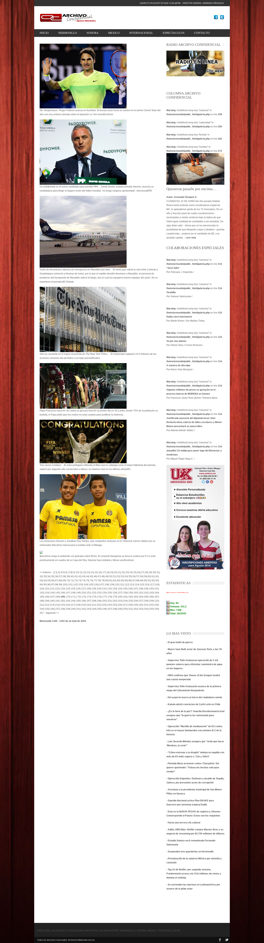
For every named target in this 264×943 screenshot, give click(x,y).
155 (109, 592)
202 (115, 600)
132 (109, 588)
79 (102, 580)
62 (157, 576)
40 (72, 576)
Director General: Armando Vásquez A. (182, 3)
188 (42, 600)
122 (57, 588)
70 (68, 580)
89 (141, 580)
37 (60, 576)
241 (78, 609)
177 (104, 596)
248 (115, 609)
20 (115, 572)
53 (122, 576)
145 (57, 592)
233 (156, 604)
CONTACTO (202, 32)
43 (83, 576)
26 (138, 572)
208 (146, 600)
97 (52, 584)
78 (99, 580)
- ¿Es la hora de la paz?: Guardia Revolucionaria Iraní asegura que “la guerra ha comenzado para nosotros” (195, 715)
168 (57, 596)
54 (126, 576)
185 (146, 596)
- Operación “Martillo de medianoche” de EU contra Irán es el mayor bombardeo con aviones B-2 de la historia (194, 730)
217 (73, 604)
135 (125, 588)
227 (125, 604)
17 (103, 572)
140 (151, 588)
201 (109, 600)
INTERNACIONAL (141, 32)
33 (44, 576)
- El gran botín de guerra (179, 642)
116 (147, 584)
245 (99, 609)
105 (91, 584)
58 (141, 576)
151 (89, 592)
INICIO (44, 32)
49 (106, 576)
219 (83, 604)
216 (68, 604)
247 (109, 609)
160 (136, 592)
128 (88, 588)
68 (60, 580)
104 (86, 584)
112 (127, 584)
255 (151, 609)
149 (78, 592)
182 (130, 596)
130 (99, 588)
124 (68, 588)
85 (126, 580)
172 (78, 596)
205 (130, 600)
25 (134, 572)
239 (68, 609)
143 (47, 592)
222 (99, 604)
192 (62, 600)
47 (99, 576)
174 (89, 596)
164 (156, 592)
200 (104, 600)
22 (123, 572)
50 (110, 576)
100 (65, 584)
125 (73, 588)
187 (156, 596)
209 (151, 600)
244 (94, 609)
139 (146, 588)
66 (52, 580)
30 (154, 572)
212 (47, 604)
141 (156, 588)
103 (80, 584)
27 (142, 572)
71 (72, 580)
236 (52, 609)
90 (145, 580)
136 (130, 588)
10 (77, 572)
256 (156, 609)
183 (136, 596)
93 (157, 580)
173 (83, 596)
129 (94, 588)
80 (106, 580)
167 (52, 596)
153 (99, 592)
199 (99, 600)
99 (60, 584)
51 (114, 576)
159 (130, 592)
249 (120, 609)
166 (47, 596)
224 (109, 604)
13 (88, 572)
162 (146, 592)
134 (120, 588)
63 (41, 580)
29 (150, 572)
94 (41, 584)
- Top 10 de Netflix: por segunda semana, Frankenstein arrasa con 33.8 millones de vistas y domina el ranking (193, 873)
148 (73, 592)
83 (118, 580)
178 (109, 596)
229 (135, 604)
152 (94, 592)
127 (83, 588)
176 (99, 596)
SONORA (93, 32)
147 (68, 592)
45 (91, 576)
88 (137, 580)
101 (70, 584)
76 (91, 580)
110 (117, 584)
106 (96, 584)
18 (107, 572)
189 (47, 600)
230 (141, 604)
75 (87, 580)
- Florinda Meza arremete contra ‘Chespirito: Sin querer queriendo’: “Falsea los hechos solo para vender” (192, 767)
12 (84, 572)
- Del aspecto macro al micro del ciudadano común (194, 697)
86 (130, 580)
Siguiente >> (52, 613)
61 (153, 576)
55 (130, 576)
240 (73, 609)
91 (149, 580)
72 (75, 580)
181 (125, 596)
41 (75, 576)
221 (94, 604)
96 (48, 584)
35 (52, 576)
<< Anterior (45, 572)
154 (104, 592)
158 (125, 592)
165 (42, 596)
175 (94, 596)
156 (115, 592)
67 (56, 580)
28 (146, 572)
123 (62, 588)
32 (41, 576)
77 (95, 580)
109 (112, 584)
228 (130, 604)
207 (141, 600)
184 (141, 596)
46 (95, 576)
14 (92, 572)
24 (130, 572)
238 (62, 609)
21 (119, 572)
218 (78, 604)
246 (104, 609)
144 (52, 592)
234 (42, 609)
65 (48, 580)
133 (114, 588)
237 (57, 609)
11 (80, 572)
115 (142, 584)
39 (68, 576)
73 (79, 580)
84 (122, 580)
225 (114, 604)
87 (133, 580)
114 (137, 584)
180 (120, 596)
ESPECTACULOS (173, 32)
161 (141, 592)
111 (122, 584)
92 (153, 580)
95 (44, 584)
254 (146, 609)
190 (52, 600)
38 (64, 576)
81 (110, 580)
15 (96, 572)
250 (125, 609)
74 (83, 580)
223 (104, 604)
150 (83, 592)
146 (62, 592)
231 (146, 604)
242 (83, 609)
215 (62, 604)
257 (42, 613)
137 (135, 588)
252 (136, 609)
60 (149, 576)
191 (57, 600)
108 (107, 584)
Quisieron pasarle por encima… (191, 189)
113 (132, 584)
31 (158, 572)
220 (88, 604)
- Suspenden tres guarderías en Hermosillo (190, 851)
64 (44, 580)
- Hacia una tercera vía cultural (183, 822)
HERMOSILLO (67, 32)
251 (130, 609)
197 (89, 600)
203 (120, 600)
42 (79, 576)
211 (41, 604)
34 (48, 576)
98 (56, 584)
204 (125, 600)
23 (127, 572)
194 (73, 600)
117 (152, 584)
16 (100, 572)
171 (73, 596)
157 (120, 592)
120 (47, 588)
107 (101, 584)
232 (151, 604)
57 (137, 576)
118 (157, 584)
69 (64, 580)
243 (89, 609)
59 (145, 576)
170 (68, 596)
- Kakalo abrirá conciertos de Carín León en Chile (193, 704)
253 (141, 609)
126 (78, 588)
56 (133, 576)
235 (47, 609)
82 (114, 580)
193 (68, 600)
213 (52, 604)
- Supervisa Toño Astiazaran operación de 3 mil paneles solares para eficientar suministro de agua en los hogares (194, 664)
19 (111, 572)
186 (151, 596)
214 (57, 604)
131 (104, 588)
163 (151, 592)
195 (78, 600)
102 (75, 584)
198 (94, 600)
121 (52, 588)
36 (56, 576)
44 (87, 576)
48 (102, 576)
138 (141, 588)
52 (118, 576)
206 (136, 600)
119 (41, 588)
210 (156, 600)
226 (120, 604)
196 (83, 600)
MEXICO (114, 32)
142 (42, 592)
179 (115, 596)
